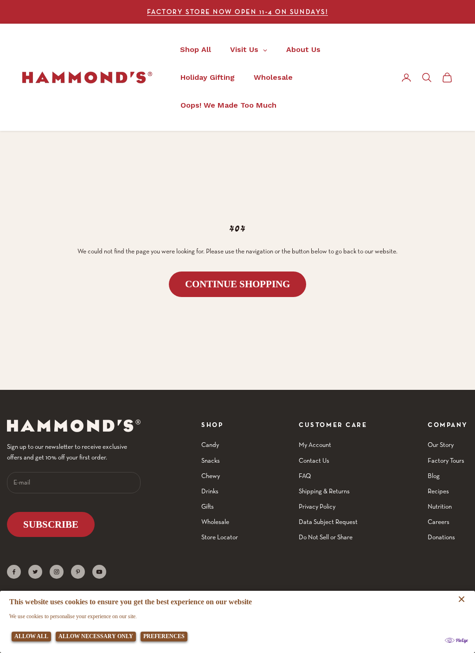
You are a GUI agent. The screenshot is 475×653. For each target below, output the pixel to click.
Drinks (209, 491)
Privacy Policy (317, 506)
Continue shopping (237, 284)
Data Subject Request (328, 521)
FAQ (305, 476)
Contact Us (314, 460)
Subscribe (50, 524)
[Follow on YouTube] (99, 572)
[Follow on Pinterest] (78, 572)
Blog (434, 476)
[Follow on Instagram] (57, 572)
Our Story (441, 444)
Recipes (438, 491)
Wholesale (215, 521)
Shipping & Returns (324, 491)
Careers (438, 521)
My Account (315, 444)
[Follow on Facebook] (14, 572)
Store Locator (219, 537)
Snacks (210, 460)
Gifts (207, 506)
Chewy (210, 476)
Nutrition (440, 506)
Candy (210, 444)
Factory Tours (446, 460)
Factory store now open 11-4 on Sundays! (237, 11)
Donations (441, 537)
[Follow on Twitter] (35, 572)
